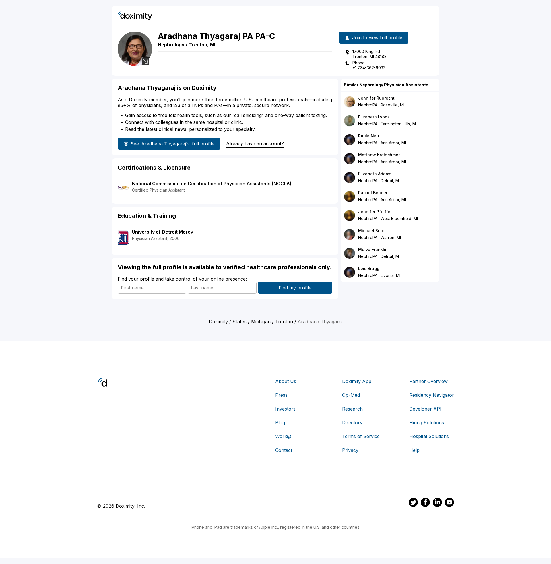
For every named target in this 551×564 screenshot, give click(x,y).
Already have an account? (255, 143)
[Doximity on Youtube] (449, 503)
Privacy (350, 450)
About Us (285, 381)
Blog (280, 422)
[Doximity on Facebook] (425, 503)
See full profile (172, 144)
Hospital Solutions (429, 436)
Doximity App (356, 381)
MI (212, 45)
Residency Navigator (431, 395)
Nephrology (171, 45)
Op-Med (351, 395)
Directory (352, 422)
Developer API (425, 409)
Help (414, 450)
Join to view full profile (377, 37)
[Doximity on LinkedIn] (437, 503)
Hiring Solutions (426, 422)
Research (352, 409)
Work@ (283, 436)
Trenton (198, 45)
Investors (285, 409)
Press (281, 395)
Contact (283, 450)
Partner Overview (428, 381)
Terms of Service (361, 436)
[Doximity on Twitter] (413, 503)
